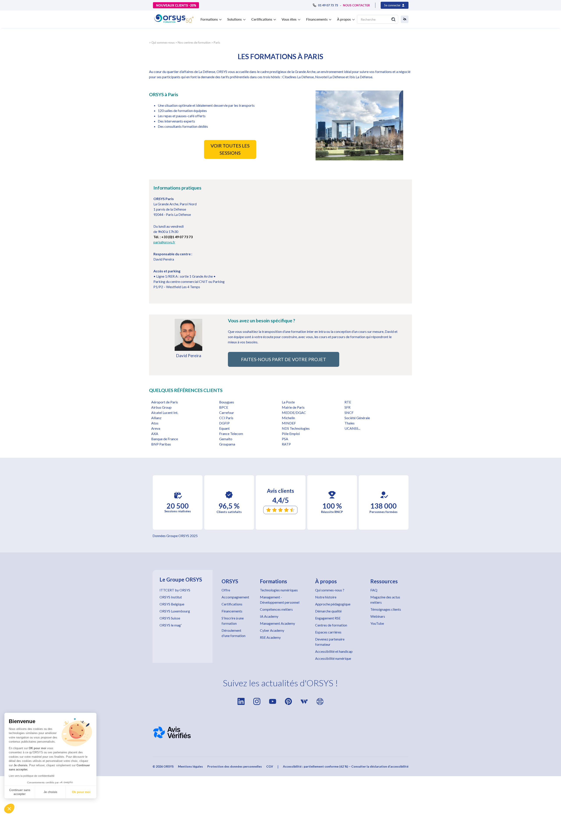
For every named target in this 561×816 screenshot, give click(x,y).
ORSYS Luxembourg (175, 611)
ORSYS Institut (171, 597)
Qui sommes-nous (163, 42)
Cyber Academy (272, 630)
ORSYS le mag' (171, 625)
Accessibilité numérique (333, 658)
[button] (9, 808)
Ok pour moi (81, 792)
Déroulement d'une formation (233, 633)
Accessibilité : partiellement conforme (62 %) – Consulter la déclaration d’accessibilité (345, 766)
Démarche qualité (328, 611)
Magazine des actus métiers (385, 599)
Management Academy (277, 623)
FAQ (373, 590)
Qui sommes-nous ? (329, 590)
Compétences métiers (276, 609)
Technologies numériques (279, 590)
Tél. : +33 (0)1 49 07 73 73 (173, 237)
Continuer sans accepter (19, 792)
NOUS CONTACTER (356, 5)
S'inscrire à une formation (233, 620)
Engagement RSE (328, 618)
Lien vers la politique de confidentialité (32, 775)
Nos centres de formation (194, 42)
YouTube (377, 623)
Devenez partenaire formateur (329, 641)
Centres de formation (331, 625)
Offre (226, 590)
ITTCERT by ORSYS (175, 590)
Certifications (232, 604)
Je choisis (50, 792)
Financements (232, 611)
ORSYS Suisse (170, 618)
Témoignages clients (385, 609)
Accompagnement (235, 597)
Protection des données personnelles (234, 766)
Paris (217, 42)
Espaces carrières (328, 632)
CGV (269, 766)
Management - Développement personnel (279, 599)
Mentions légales (190, 766)
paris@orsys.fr (164, 242)
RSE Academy (270, 637)
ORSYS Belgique (172, 604)
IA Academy (269, 616)
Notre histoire (325, 597)
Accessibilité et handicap (334, 651)
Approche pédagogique (332, 604)
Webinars (377, 616)
